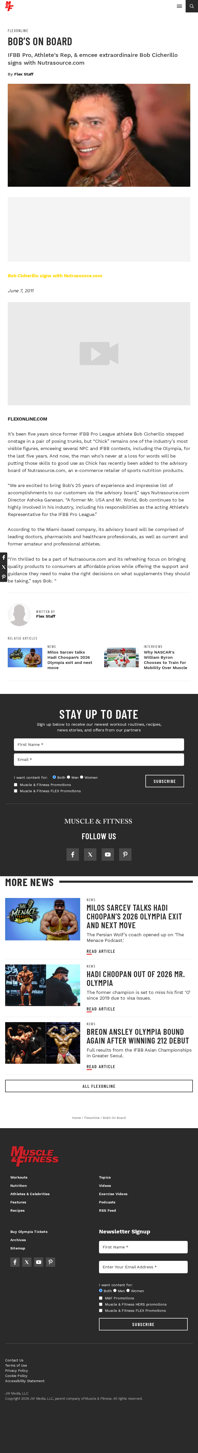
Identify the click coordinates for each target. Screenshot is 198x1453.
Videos (105, 1186)
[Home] (9, 9)
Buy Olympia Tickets (28, 1232)
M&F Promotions (119, 1298)
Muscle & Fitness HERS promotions (136, 1304)
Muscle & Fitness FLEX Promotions (50, 791)
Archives (18, 1240)
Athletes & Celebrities (30, 1194)
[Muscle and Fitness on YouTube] (108, 854)
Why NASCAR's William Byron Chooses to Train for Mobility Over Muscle (165, 660)
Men (75, 777)
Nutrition (18, 1186)
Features (18, 1202)
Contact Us (14, 1360)
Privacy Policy (16, 1371)
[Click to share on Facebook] (3, 557)
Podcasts (107, 1202)
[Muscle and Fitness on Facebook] (73, 854)
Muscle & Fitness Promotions (45, 785)
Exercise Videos (113, 1194)
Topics (105, 1177)
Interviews (153, 646)
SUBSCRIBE (165, 781)
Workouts (19, 1177)
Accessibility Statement (25, 1381)
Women (91, 777)
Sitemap (17, 1248)
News (51, 646)
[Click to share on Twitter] (3, 567)
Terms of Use (16, 1365)
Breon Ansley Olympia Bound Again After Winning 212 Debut (138, 1036)
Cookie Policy (16, 1376)
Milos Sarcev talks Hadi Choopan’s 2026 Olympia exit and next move (69, 660)
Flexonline (18, 30)
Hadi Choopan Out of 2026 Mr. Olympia (136, 978)
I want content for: (30, 777)
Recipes (17, 1210)
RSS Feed (107, 1210)
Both (61, 777)
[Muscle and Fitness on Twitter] (90, 854)
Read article (101, 951)
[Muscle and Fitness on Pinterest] (125, 854)
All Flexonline (99, 1086)
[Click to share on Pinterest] (3, 577)
